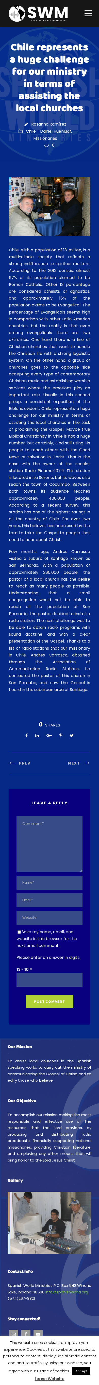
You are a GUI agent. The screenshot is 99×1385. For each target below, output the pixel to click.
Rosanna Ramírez (48, 124)
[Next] (80, 1222)
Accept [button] (81, 1371)
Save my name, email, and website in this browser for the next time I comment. (46, 938)
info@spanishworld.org (66, 1292)
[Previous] (18, 1222)
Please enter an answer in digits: (48, 957)
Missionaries (45, 138)
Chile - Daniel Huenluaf (48, 131)
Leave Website (49, 1378)
